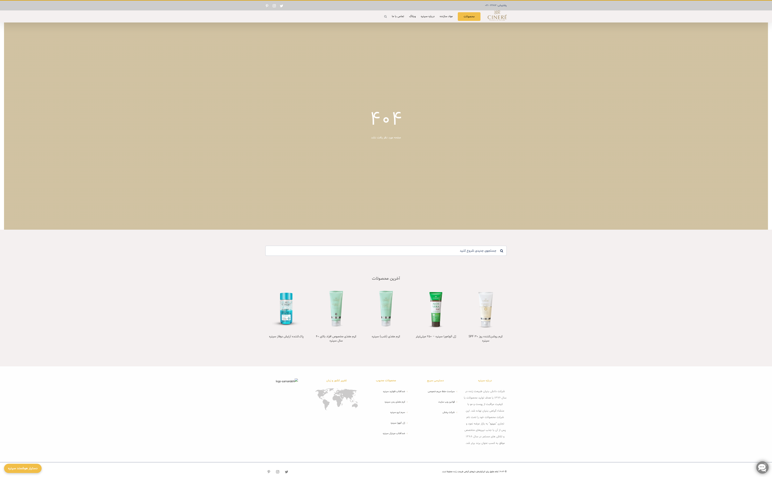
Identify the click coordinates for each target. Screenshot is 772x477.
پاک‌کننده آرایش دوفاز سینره (286, 336)
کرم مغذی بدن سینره (395, 402)
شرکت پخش (448, 412)
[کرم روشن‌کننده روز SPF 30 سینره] (486, 308)
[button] (385, 16)
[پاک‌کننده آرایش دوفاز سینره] (286, 308)
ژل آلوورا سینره (398, 423)
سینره (493, 423)
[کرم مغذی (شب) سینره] (386, 308)
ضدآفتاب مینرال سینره (394, 433)
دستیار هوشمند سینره (23, 468)
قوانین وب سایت (446, 402)
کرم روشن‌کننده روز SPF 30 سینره (486, 338)
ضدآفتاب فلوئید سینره (394, 391)
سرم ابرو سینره (397, 412)
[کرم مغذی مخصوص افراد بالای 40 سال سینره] (336, 308)
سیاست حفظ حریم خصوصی (441, 391)
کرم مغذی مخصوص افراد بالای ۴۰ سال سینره (336, 338)
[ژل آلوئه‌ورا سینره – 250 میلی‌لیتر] (436, 308)
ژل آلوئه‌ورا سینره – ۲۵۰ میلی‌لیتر (436, 336)
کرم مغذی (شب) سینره (386, 336)
